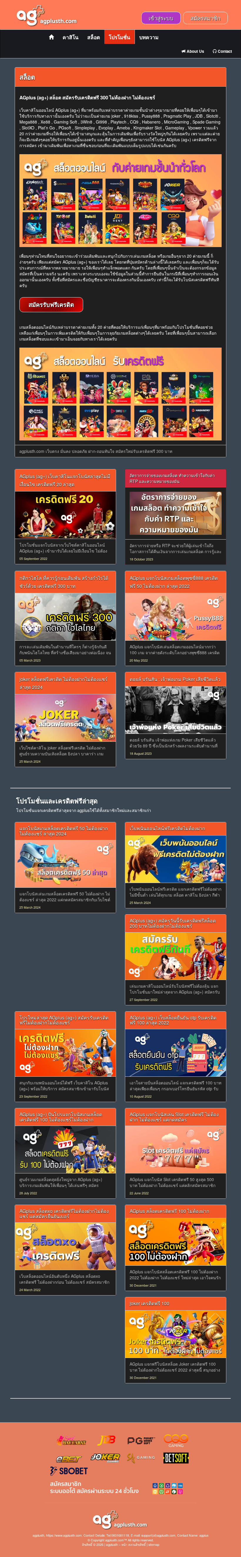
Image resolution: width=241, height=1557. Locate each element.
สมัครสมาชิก (205, 18)
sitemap (153, 1544)
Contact (224, 51)
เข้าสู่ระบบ (161, 18)
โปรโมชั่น (119, 37)
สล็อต (93, 37)
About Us (194, 51)
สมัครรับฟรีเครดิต (51, 304)
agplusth (112, 1544)
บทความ (148, 37)
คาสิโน (70, 37)
